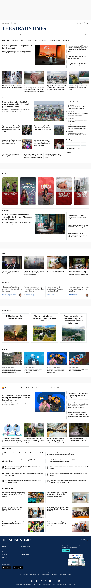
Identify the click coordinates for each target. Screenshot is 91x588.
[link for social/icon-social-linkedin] (59, 581)
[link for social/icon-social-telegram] (54, 581)
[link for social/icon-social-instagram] (41, 581)
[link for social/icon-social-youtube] (50, 581)
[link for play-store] (18, 567)
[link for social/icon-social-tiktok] (36, 581)
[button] (6, 23)
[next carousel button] (85, 192)
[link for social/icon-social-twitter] (32, 581)
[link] (24, 28)
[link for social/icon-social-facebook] (45, 581)
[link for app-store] (6, 567)
